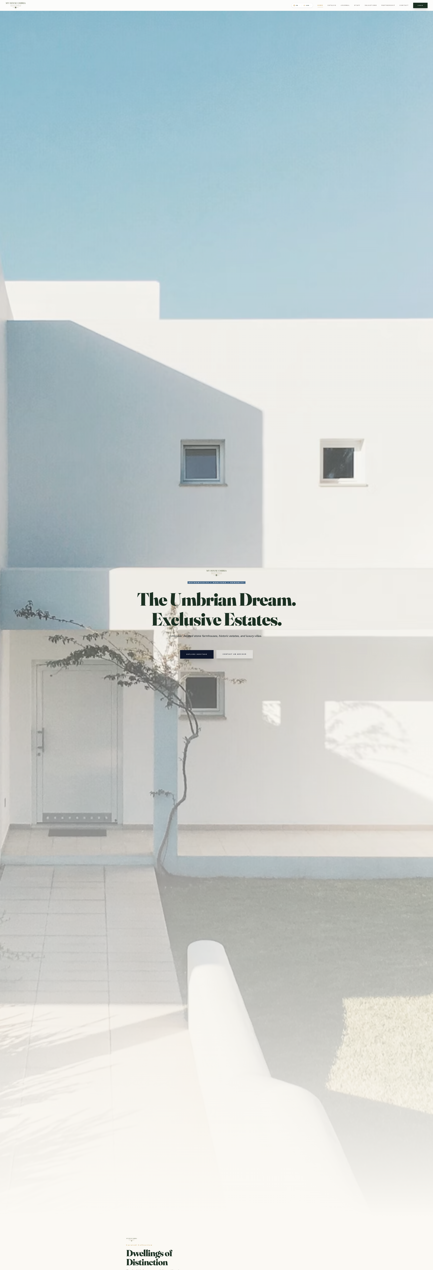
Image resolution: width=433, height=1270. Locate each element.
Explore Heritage (196, 654)
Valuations (371, 5)
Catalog (332, 5)
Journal (345, 5)
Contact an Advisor (234, 654)
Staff (357, 5)
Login (420, 5)
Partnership (388, 5)
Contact (404, 5)
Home (320, 5)
